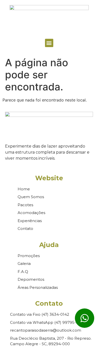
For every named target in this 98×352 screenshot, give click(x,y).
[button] (49, 43)
